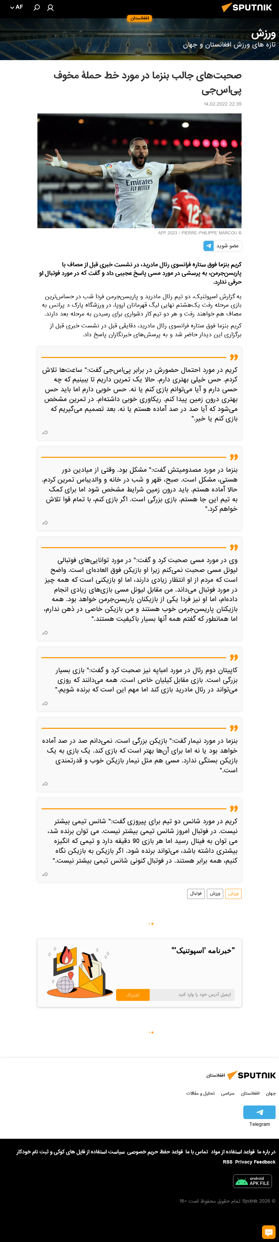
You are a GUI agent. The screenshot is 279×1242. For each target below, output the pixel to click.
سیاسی (227, 1093)
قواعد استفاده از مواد (233, 1152)
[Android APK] (252, 1182)
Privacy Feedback (255, 1162)
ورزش (233, 894)
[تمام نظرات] (269, 1232)
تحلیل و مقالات (200, 1093)
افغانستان (250, 1093)
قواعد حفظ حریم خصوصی (155, 1152)
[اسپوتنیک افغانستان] (249, 14)
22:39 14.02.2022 (223, 105)
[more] (45, 432)
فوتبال (196, 894)
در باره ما (266, 1152)
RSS (227, 1162)
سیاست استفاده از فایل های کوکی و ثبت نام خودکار (71, 1152)
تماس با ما (196, 1152)
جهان (271, 1093)
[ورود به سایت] (50, 7)
